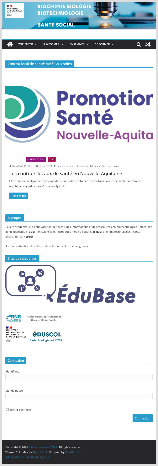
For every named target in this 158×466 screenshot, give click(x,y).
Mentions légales (38, 457)
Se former (102, 44)
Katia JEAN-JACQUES (23, 166)
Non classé (16, 159)
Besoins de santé (66, 166)
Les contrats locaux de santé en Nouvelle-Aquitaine (65, 173)
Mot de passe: (14, 390)
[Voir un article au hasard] (148, 44)
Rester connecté (20, 410)
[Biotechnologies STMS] (10, 44)
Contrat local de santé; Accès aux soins (98, 166)
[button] (35, 44)
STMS (51, 159)
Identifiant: (12, 371)
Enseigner (77, 44)
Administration (15, 457)
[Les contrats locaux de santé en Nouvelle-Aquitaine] (78, 112)
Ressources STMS (35, 159)
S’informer (51, 44)
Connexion (142, 418)
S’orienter (25, 44)
